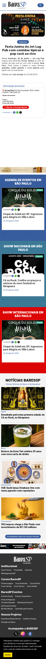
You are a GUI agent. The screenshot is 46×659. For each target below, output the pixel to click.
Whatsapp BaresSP (8, 573)
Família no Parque (29, 619)
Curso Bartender (21, 583)
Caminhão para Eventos (24, 609)
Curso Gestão (32, 586)
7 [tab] (25, 233)
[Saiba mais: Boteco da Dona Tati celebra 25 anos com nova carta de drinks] (22, 446)
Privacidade (18, 570)
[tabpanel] (23, 209)
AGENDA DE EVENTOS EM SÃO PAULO (23, 181)
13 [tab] (23, 236)
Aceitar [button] (8, 655)
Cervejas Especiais (8, 602)
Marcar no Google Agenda (16, 107)
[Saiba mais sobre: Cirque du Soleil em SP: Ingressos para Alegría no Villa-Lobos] (23, 199)
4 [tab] (14, 233)
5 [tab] (18, 233)
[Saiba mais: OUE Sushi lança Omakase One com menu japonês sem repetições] (22, 483)
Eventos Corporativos (23, 596)
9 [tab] (32, 233)
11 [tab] (39, 233)
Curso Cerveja (6, 586)
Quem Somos (6, 570)
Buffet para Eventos (8, 606)
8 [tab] (28, 233)
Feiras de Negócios (8, 600)
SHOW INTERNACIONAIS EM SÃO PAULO (23, 314)
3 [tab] (10, 233)
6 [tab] (21, 233)
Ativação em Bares (8, 622)
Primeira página (7, 583)
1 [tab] (3, 233)
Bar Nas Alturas (7, 609)
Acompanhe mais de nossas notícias (23, 536)
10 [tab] (35, 233)
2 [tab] (7, 233)
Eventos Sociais (7, 596)
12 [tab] (42, 233)
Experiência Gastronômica (11, 619)
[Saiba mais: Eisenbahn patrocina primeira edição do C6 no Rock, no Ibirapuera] (23, 409)
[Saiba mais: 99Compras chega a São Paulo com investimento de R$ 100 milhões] (22, 519)
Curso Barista (35, 583)
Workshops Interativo (25, 602)
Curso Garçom (19, 586)
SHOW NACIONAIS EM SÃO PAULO (23, 248)
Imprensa (28, 570)
